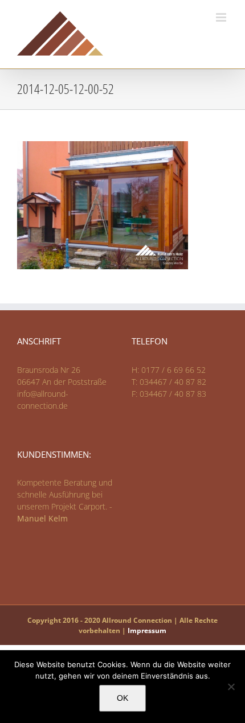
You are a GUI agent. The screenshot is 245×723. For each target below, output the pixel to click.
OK (122, 698)
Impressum (147, 630)
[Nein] (230, 686)
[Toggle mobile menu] (222, 17)
